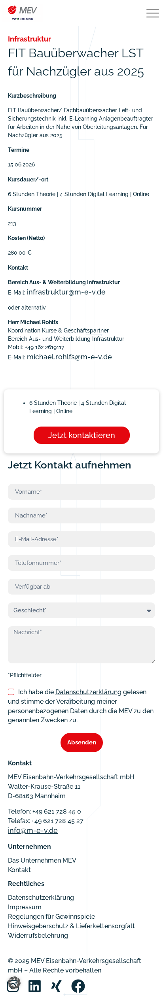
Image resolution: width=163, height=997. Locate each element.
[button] (14, 983)
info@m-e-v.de (33, 830)
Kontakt (19, 870)
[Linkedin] (35, 986)
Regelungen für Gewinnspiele (51, 916)
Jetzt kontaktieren (81, 435)
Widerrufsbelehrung (38, 935)
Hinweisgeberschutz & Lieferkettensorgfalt (71, 926)
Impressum (25, 907)
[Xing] (56, 986)
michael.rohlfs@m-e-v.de (69, 357)
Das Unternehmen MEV (42, 860)
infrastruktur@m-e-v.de (66, 292)
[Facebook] (78, 986)
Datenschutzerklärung (88, 692)
